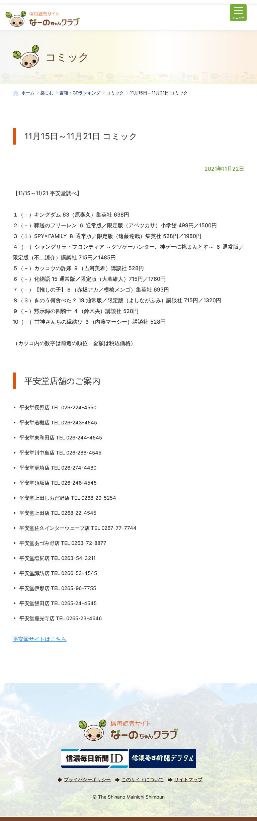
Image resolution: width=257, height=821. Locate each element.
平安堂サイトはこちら (39, 639)
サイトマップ (188, 779)
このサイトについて (142, 779)
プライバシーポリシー (87, 779)
